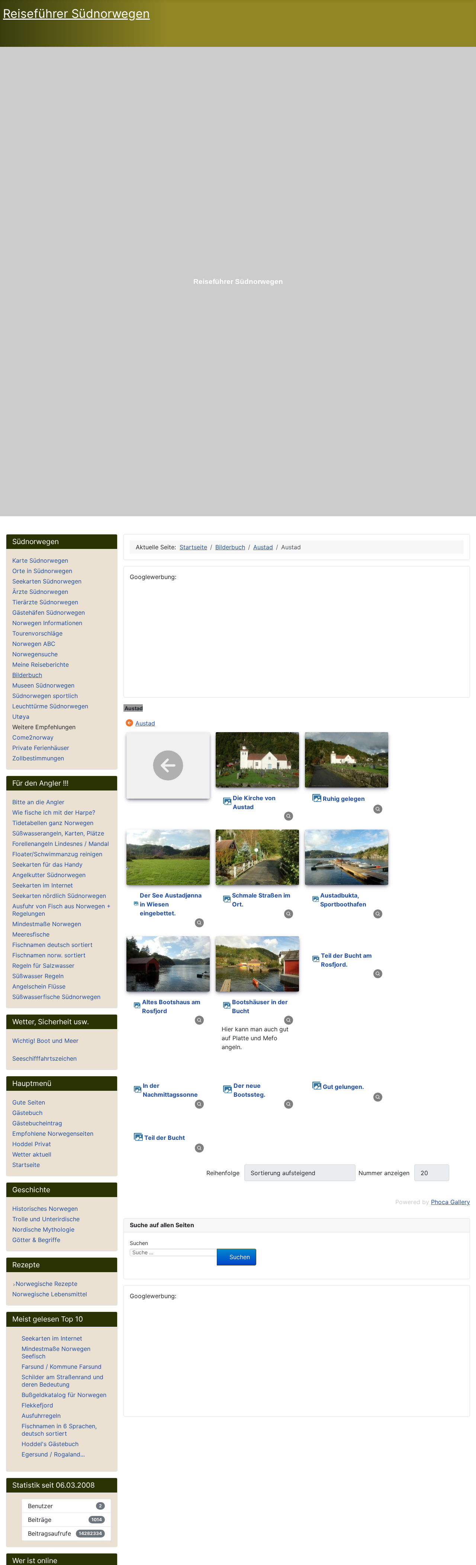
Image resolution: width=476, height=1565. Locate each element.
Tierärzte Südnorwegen (45, 602)
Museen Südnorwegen (43, 685)
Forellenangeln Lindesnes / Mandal (60, 843)
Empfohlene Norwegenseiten (52, 1133)
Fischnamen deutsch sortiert (52, 944)
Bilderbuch (27, 675)
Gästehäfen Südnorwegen (48, 612)
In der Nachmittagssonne (170, 1090)
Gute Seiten (28, 1102)
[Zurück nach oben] (464, 1551)
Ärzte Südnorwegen (40, 591)
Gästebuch (27, 1112)
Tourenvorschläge (37, 633)
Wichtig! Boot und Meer (45, 1040)
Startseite (26, 1164)
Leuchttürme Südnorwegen (50, 706)
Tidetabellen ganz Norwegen (52, 823)
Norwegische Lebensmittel (49, 1294)
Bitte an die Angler (38, 802)
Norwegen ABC (33, 643)
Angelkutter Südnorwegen (49, 875)
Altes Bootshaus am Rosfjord (171, 1006)
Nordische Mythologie (43, 1229)
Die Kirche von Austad (254, 802)
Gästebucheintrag (37, 1123)
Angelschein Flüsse (38, 986)
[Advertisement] (297, 639)
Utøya (20, 716)
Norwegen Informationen (47, 623)
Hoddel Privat (31, 1144)
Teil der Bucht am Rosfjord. (346, 960)
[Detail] (288, 815)
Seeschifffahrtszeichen (44, 1058)
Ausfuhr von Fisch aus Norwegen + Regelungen (61, 909)
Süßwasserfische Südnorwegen (56, 996)
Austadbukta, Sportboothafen (343, 900)
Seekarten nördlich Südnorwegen (59, 895)
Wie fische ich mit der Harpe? (53, 812)
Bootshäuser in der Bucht (260, 1006)
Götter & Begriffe (36, 1240)
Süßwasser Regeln (38, 976)
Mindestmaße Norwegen (46, 924)
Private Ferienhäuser (40, 747)
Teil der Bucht (164, 1137)
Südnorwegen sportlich (45, 695)
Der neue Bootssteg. (250, 1090)
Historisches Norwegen (45, 1208)
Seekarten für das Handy (47, 864)
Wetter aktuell (31, 1154)
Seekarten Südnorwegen (46, 581)
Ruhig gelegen (344, 798)
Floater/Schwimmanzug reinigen (57, 854)
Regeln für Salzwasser (43, 965)
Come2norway (33, 737)
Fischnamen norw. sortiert (49, 955)
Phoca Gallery (450, 1202)
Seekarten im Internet (42, 885)
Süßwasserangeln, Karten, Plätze (58, 833)
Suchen (139, 1243)
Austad (145, 723)
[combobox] (173, 1252)
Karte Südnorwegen (40, 560)
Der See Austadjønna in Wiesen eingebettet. (171, 904)
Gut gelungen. (343, 1086)
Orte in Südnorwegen (42, 571)
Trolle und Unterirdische (46, 1219)
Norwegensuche (35, 654)
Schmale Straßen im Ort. (261, 900)
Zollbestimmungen (38, 758)
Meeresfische (30, 934)
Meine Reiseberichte (40, 664)
